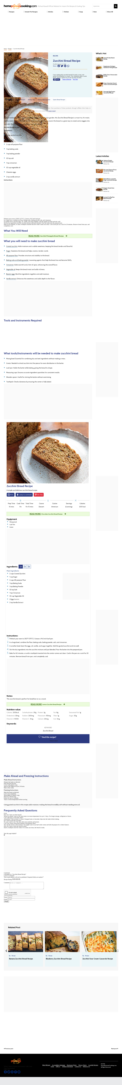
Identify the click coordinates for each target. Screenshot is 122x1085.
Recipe (10, 48)
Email (5, 899)
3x (29, 566)
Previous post (9, 1048)
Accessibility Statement (58, 1065)
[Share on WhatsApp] (68, 66)
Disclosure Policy (72, 1065)
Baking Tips (31, 99)
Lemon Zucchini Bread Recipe (51, 704)
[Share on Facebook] (59, 66)
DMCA (58, 1066)
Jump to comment (25, 495)
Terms (52, 1066)
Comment (6, 882)
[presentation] (6, 950)
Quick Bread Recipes (59, 99)
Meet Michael (46, 1065)
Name (5, 897)
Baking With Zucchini (44, 99)
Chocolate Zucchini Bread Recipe (52, 514)
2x (25, 566)
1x (21, 566)
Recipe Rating (8, 879)
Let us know (45, 741)
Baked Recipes (9, 99)
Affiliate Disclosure (67, 1066)
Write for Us (86, 1066)
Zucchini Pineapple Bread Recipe (52, 236)
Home (5, 48)
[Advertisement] (61, 29)
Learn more (51, 111)
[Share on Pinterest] (65, 66)
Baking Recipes (20, 99)
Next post (114, 1048)
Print (57, 79)
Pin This (40, 495)
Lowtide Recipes (93, 1065)
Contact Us (78, 1066)
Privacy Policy (83, 1065)
